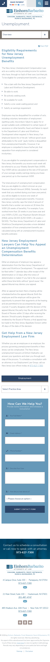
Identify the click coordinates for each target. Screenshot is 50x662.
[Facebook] (20, 622)
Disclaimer (29, 651)
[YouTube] (30, 622)
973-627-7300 (36, 365)
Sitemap (19, 651)
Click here (20, 643)
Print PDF (44, 46)
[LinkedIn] (25, 622)
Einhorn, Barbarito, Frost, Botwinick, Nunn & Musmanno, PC (29, 635)
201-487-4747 (25, 597)
